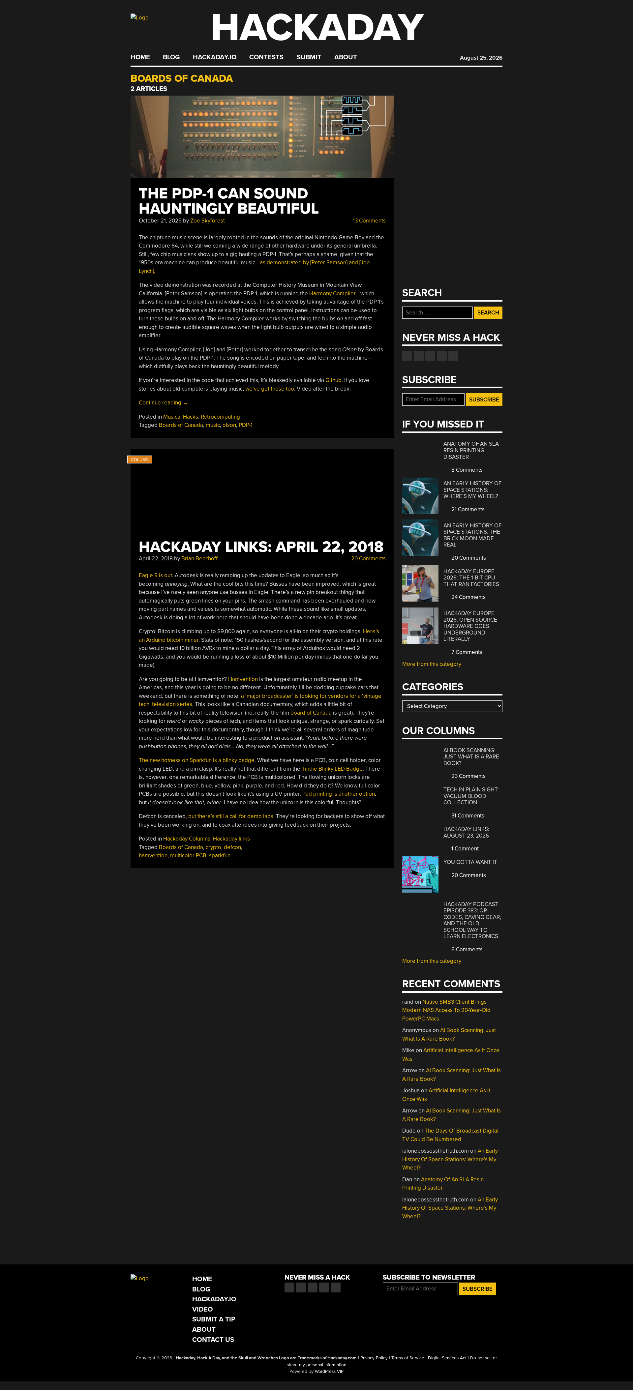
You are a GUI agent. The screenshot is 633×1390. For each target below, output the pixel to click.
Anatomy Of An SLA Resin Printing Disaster (471, 450)
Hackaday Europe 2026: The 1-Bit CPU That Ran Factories (471, 578)
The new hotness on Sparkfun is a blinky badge (197, 760)
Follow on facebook (407, 356)
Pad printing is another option (338, 793)
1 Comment (464, 848)
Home (140, 57)
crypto (213, 847)
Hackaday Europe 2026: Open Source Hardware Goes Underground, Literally (470, 626)
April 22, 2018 (156, 558)
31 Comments (467, 815)
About (345, 57)
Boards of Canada (181, 425)
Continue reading (163, 402)
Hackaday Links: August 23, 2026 (466, 832)
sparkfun (219, 855)
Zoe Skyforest (207, 220)
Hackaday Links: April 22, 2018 (261, 547)
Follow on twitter (419, 356)
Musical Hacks (180, 416)
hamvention (153, 855)
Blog (171, 57)
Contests (266, 57)
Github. (334, 380)
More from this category (431, 664)
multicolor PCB (188, 855)
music (213, 425)
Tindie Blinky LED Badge (332, 768)
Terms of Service (407, 1358)
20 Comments (368, 558)
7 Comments (466, 652)
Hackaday (317, 27)
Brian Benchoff (199, 558)
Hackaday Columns (186, 838)
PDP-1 (246, 425)
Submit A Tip (213, 1319)
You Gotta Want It (470, 862)
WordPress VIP (329, 1371)
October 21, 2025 (160, 220)
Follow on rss (442, 356)
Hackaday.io (214, 57)
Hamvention (243, 679)
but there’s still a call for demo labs (230, 816)
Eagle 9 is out (155, 575)
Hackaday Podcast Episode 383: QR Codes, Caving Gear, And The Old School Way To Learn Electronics (472, 920)
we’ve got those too (269, 388)
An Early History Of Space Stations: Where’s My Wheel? (472, 490)
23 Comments (468, 776)
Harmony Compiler (332, 293)
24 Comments (468, 597)
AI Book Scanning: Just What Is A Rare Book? (471, 757)
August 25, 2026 (481, 57)
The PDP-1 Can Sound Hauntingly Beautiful (229, 201)
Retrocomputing (220, 416)
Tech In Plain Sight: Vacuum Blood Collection (471, 796)
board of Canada (311, 712)
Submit (309, 57)
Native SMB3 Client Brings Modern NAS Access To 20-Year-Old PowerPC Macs (446, 1010)
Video (202, 1309)
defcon (232, 847)
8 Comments (466, 469)
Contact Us (213, 1340)
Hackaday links (231, 838)
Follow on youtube (430, 356)
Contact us (453, 356)
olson (229, 425)
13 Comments (368, 220)
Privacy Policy (374, 1358)
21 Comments (467, 509)
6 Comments (466, 949)
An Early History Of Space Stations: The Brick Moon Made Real (472, 535)
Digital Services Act (447, 1358)
